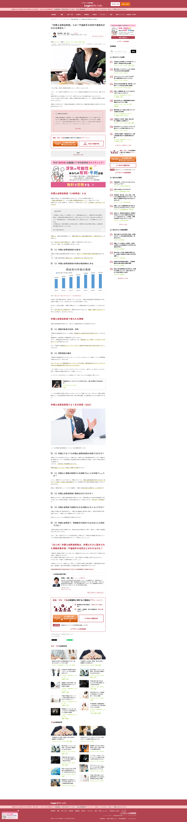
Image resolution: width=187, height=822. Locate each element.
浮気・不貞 (70, 14)
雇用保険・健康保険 (128, 209)
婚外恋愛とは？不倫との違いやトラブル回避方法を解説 (124, 110)
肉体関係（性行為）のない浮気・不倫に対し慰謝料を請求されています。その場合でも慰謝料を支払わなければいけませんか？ (125, 197)
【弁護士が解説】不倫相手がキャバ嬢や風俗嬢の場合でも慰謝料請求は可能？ (124, 135)
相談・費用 (126, 191)
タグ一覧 (123, 810)
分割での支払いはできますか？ (122, 189)
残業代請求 (125, 220)
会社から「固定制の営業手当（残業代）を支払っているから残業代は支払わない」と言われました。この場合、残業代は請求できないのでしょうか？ (125, 215)
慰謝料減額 (127, 202)
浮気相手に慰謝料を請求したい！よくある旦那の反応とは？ (69, 671)
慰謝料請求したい (62, 665)
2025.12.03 (117, 186)
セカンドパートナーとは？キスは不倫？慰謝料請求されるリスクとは (97, 767)
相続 (111, 14)
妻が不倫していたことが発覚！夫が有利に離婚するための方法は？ (97, 671)
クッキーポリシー (132, 818)
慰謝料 (63, 679)
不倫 (67, 19)
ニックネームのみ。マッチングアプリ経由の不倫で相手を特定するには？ (97, 757)
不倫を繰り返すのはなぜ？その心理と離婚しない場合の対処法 (97, 682)
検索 (133, 51)
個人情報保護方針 (122, 818)
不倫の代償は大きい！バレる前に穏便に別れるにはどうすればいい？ (69, 697)
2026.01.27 (117, 202)
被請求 (63, 705)
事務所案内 (102, 818)
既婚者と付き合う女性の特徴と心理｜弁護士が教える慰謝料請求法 (97, 747)
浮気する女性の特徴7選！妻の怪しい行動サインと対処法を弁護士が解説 (125, 84)
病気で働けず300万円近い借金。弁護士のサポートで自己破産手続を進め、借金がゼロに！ (125, 236)
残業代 (121, 220)
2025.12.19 (117, 209)
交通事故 (78, 14)
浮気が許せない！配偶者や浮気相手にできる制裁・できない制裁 (97, 694)
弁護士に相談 (125, 4)
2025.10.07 (117, 258)
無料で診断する (123, 37)
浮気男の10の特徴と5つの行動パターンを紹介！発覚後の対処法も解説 (125, 62)
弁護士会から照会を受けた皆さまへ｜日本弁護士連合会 (67, 295)
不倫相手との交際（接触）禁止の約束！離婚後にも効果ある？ (92, 662)
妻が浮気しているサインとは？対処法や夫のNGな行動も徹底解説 (124, 70)
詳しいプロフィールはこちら (97, 36)
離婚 (62, 14)
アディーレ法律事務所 (79, 578)
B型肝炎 (95, 14)
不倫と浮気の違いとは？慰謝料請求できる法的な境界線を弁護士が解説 (97, 776)
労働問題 (86, 14)
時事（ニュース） (120, 14)
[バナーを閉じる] (18, 810)
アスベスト (103, 14)
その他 (126, 104)
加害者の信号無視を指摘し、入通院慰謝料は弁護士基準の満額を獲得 (124, 262)
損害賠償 (116, 106)
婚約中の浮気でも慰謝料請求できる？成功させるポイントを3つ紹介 (63, 662)
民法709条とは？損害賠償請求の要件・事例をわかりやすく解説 (125, 101)
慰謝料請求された (72, 701)
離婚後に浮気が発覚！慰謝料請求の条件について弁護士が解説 (69, 684)
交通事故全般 (127, 186)
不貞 (92, 713)
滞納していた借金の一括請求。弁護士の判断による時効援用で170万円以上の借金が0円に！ (125, 245)
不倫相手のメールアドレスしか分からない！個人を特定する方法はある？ (83, 382)
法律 (130, 104)
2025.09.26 (117, 240)
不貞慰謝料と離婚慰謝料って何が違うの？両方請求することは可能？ (98, 705)
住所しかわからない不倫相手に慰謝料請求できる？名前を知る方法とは (69, 770)
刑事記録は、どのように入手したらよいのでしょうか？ (124, 183)
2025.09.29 (117, 265)
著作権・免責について (112, 818)
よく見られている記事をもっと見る (123, 145)
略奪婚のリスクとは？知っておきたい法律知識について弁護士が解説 (69, 710)
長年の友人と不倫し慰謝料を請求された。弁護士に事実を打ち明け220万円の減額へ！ (125, 254)
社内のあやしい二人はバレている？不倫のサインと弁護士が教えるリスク (92, 738)
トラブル (126, 115)
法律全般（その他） (131, 14)
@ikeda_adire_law (66, 589)
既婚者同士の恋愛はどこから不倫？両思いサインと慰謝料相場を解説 (69, 781)
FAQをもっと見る (123, 224)
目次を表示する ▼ (78, 155)
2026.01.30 (117, 191)
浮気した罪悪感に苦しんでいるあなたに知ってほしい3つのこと (124, 92)
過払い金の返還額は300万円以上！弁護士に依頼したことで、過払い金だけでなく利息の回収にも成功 (125, 270)
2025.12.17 (117, 220)
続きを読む (78, 128)
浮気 (80, 42)
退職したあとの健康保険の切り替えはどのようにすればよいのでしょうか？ (124, 206)
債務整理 (53, 14)
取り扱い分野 (115, 4)
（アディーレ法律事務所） (73, 33)
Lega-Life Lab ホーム (55, 19)
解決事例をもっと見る (123, 278)
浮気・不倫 (122, 202)
